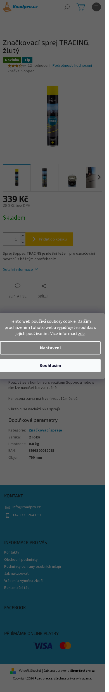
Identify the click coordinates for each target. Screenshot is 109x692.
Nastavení (50, 348)
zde (81, 334)
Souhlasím (50, 366)
